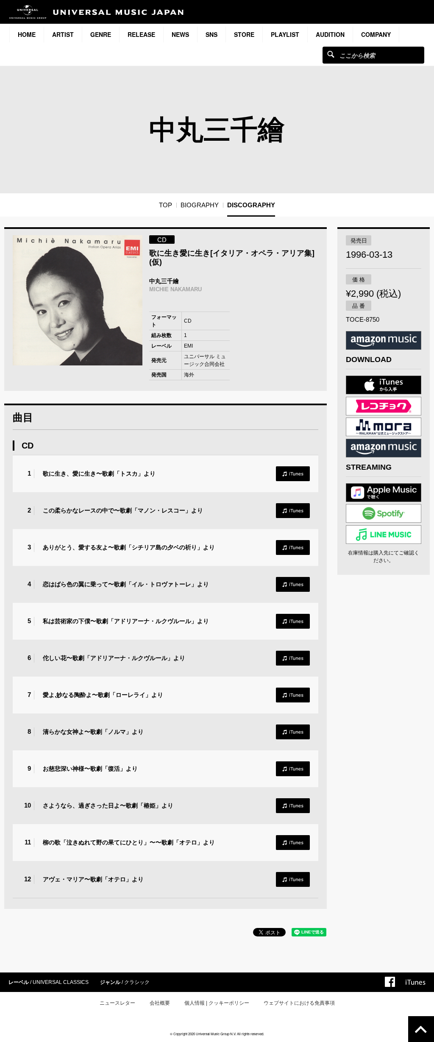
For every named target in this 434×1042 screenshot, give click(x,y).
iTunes (293, 473)
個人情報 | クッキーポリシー (216, 1003)
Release (141, 34)
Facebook (390, 982)
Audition (330, 34)
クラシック (137, 982)
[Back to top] (421, 1029)
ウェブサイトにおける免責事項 (299, 1003)
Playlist (285, 34)
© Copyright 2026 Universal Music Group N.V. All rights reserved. (217, 1033)
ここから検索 (330, 54)
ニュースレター (117, 1003)
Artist (63, 34)
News (180, 34)
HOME (27, 34)
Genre (100, 34)
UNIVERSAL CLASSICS (61, 982)
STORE (244, 34)
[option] (78, 300)
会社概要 (160, 1003)
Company (376, 34)
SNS (211, 34)
